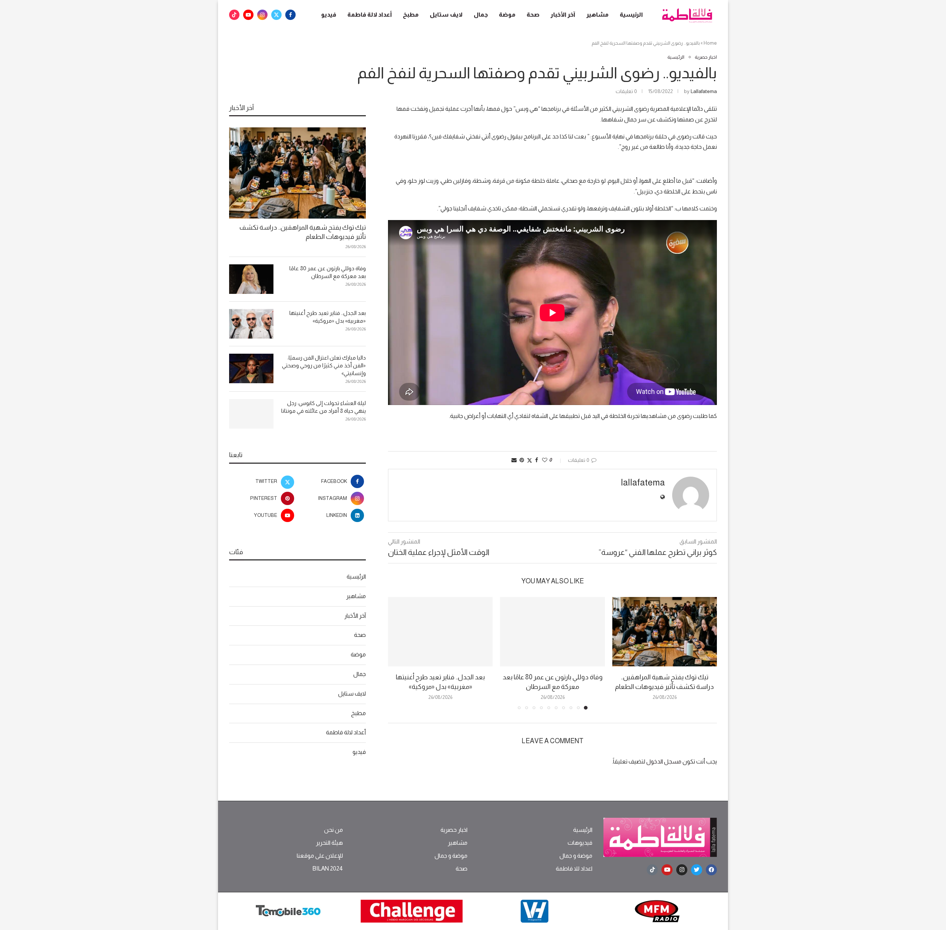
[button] (398, 652)
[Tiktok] (234, 15)
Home (710, 43)
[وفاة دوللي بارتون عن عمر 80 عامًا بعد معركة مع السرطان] (552, 632)
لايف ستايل (446, 14)
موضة (507, 14)
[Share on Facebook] (536, 460)
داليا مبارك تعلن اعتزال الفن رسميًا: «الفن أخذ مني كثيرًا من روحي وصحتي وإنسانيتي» (324, 365)
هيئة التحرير (329, 843)
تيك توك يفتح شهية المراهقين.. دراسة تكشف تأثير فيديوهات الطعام (302, 232)
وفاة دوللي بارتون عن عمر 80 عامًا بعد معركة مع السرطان (327, 272)
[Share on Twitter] (529, 460)
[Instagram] (262, 15)
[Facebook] (290, 15)
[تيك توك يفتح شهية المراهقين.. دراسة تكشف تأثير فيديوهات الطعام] (664, 632)
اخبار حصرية (453, 830)
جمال (481, 14)
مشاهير (597, 14)
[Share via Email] (514, 460)
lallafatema (704, 91)
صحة (533, 14)
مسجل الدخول (663, 761)
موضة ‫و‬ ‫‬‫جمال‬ (575, 856)
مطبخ (411, 14)
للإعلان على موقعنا (320, 856)
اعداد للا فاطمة (574, 869)
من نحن (333, 830)
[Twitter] (276, 15)
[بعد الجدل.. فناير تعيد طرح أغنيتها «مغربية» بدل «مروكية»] (440, 632)
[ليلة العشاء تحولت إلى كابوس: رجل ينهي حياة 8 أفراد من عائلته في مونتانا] (251, 414)
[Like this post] (544, 460)
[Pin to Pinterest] (522, 460)
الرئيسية (631, 14)
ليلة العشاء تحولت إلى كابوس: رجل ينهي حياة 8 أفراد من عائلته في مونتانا (323, 407)
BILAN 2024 (327, 869)
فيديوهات (580, 843)
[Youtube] (248, 15)
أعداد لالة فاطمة (369, 14)
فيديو (328, 14)
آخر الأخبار (563, 14)
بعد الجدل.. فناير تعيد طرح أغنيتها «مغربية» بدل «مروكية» (327, 317)
